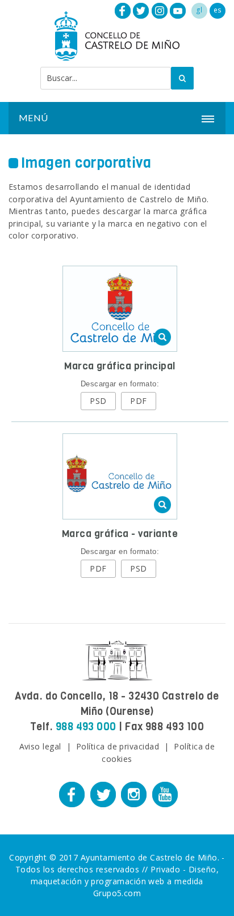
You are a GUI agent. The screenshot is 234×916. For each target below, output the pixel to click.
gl (199, 10)
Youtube (178, 11)
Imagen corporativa (86, 163)
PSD (98, 400)
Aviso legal (40, 746)
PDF (138, 400)
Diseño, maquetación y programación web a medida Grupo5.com (125, 881)
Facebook (123, 11)
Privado (165, 869)
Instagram (160, 11)
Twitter (141, 11)
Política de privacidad (117, 746)
